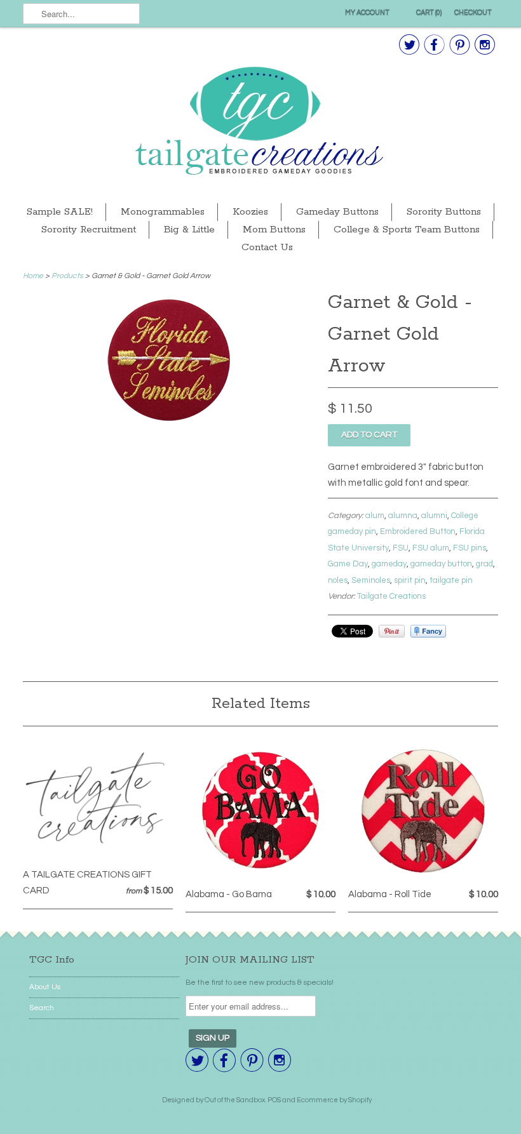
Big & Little (189, 229)
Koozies (250, 212)
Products (67, 276)
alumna (402, 515)
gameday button (441, 563)
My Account (367, 12)
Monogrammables (163, 212)
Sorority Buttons (444, 212)
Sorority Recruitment (88, 229)
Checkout (473, 12)
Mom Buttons (274, 229)
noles (338, 580)
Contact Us (267, 247)
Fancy (428, 631)
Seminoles (370, 580)
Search (41, 1008)
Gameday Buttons (337, 212)
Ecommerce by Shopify (334, 1100)
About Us (44, 987)
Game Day (348, 563)
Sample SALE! (60, 212)
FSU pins (469, 548)
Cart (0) (429, 12)
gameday (389, 563)
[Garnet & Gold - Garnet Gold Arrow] (169, 420)
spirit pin (410, 580)
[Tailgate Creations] (260, 122)
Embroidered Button (418, 531)
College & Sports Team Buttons (407, 229)
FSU (401, 548)
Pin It (392, 631)
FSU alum (430, 548)
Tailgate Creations (391, 596)
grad (484, 563)
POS (274, 1100)
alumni (434, 515)
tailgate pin (451, 580)
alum (374, 515)
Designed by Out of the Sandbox (213, 1100)
